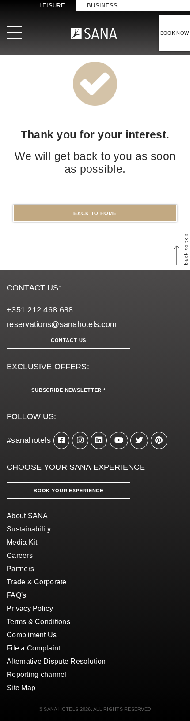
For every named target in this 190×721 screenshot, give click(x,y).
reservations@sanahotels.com (62, 324)
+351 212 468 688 (40, 309)
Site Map (21, 687)
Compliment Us (32, 635)
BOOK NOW (174, 33)
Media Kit (22, 542)
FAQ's (16, 595)
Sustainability (29, 529)
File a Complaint (33, 648)
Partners (20, 568)
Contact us (69, 340)
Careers (20, 555)
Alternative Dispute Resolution (56, 661)
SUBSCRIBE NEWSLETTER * (68, 390)
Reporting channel (37, 674)
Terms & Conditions (38, 621)
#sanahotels (29, 440)
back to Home (94, 213)
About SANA (27, 516)
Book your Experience (68, 490)
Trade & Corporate (37, 582)
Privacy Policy (30, 608)
